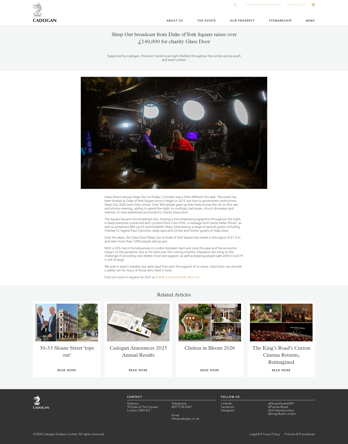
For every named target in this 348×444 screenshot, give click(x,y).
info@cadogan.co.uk (185, 418)
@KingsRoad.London (282, 414)
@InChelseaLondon (281, 410)
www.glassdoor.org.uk (178, 277)
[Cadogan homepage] (44, 12)
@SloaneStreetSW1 (281, 403)
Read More (66, 370)
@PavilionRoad (278, 407)
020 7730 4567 (182, 407)
